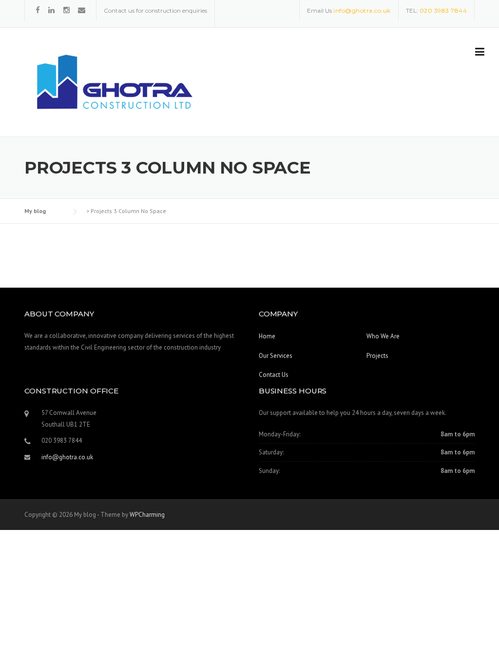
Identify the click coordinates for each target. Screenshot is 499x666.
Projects (377, 356)
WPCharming (147, 514)
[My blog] (112, 82)
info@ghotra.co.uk (67, 457)
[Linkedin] (52, 10)
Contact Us (273, 375)
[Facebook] (38, 10)
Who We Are (383, 336)
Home (267, 336)
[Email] (81, 10)
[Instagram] (66, 10)
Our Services (275, 356)
